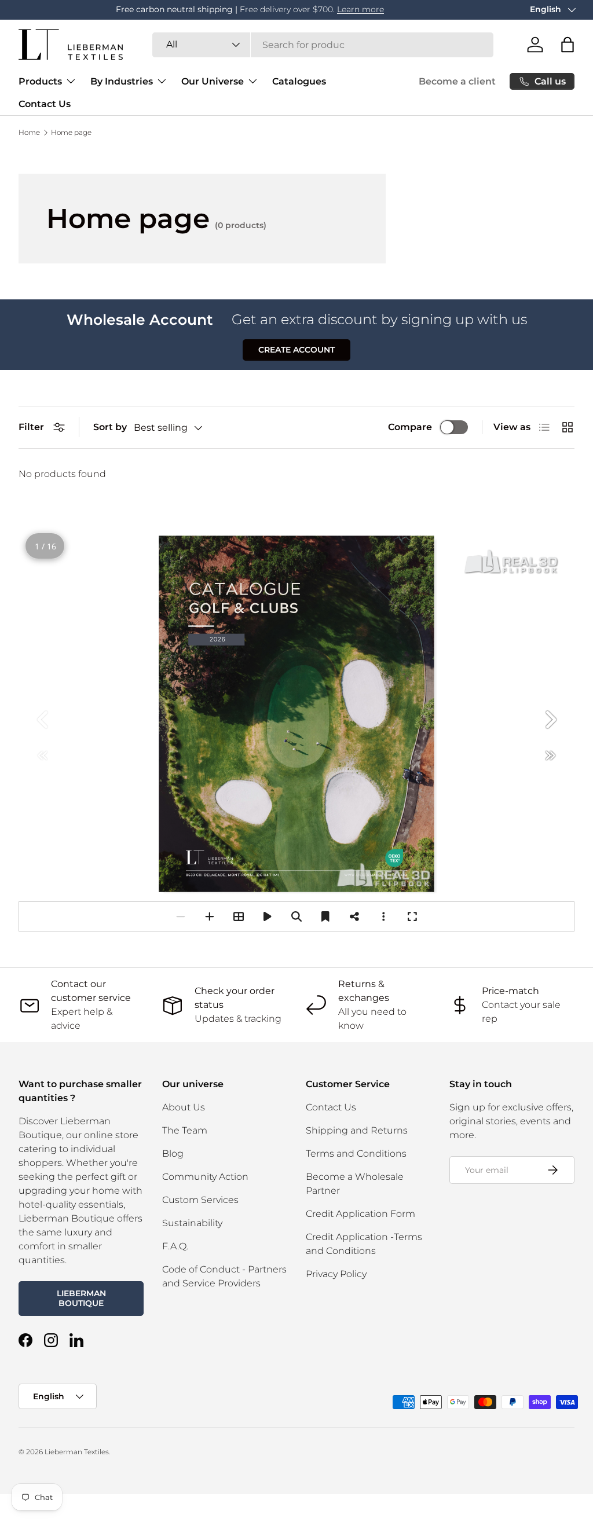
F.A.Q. (175, 1246)
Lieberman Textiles (77, 1451)
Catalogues (299, 81)
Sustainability (192, 1222)
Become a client (457, 81)
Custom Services (200, 1199)
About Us (183, 1107)
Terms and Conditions (356, 1153)
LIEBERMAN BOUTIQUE (81, 1298)
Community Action (205, 1176)
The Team (184, 1130)
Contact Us (45, 103)
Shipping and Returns (357, 1130)
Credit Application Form (360, 1213)
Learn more (263, 9)
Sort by (110, 426)
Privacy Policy (336, 1273)
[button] (567, 44)
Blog (173, 1153)
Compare (410, 426)
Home (29, 132)
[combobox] (322, 44)
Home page (71, 132)
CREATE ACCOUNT (296, 349)
